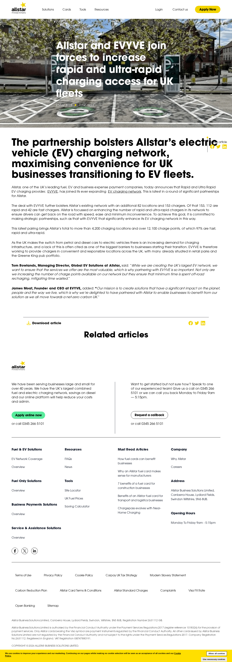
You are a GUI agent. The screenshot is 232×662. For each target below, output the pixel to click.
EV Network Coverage (27, 459)
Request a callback (149, 415)
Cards (67, 9)
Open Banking (25, 605)
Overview (18, 467)
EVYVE (52, 191)
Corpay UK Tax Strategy (121, 575)
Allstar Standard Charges (131, 590)
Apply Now (207, 9)
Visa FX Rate (196, 590)
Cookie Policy (84, 575)
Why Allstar (178, 459)
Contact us (180, 9)
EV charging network (124, 191)
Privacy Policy (53, 575)
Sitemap (53, 605)
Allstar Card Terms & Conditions (81, 590)
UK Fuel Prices (74, 498)
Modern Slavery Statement (168, 575)
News (68, 467)
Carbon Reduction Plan (31, 590)
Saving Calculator (77, 506)
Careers (176, 467)
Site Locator (73, 490)
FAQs (68, 459)
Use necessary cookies (214, 659)
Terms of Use (23, 575)
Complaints (168, 590)
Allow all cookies (216, 653)
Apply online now (28, 415)
